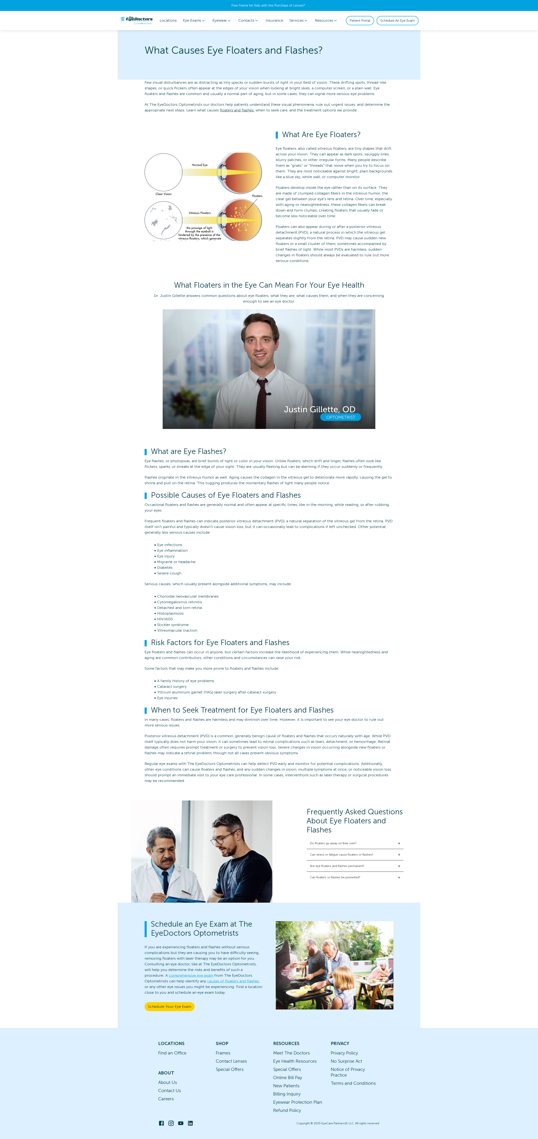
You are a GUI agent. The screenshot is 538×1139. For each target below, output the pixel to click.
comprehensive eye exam (191, 975)
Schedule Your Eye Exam (169, 1006)
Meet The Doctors (291, 1053)
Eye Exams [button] (192, 20)
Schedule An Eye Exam (397, 20)
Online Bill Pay (287, 1077)
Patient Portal (360, 20)
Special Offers (230, 1069)
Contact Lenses (231, 1061)
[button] (355, 843)
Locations (168, 20)
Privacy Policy (344, 1053)
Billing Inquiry (287, 1094)
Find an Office (172, 1053)
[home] (136, 20)
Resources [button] (324, 20)
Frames (223, 1053)
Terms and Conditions (353, 1083)
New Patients (286, 1085)
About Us (167, 1082)
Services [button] (296, 20)
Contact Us (169, 1090)
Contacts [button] (246, 20)
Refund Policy (287, 1110)
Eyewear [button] (219, 20)
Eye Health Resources (295, 1061)
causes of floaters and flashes (233, 981)
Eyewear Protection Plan (297, 1102)
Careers (166, 1098)
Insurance (274, 20)
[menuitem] (194, 20)
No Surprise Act (346, 1061)
